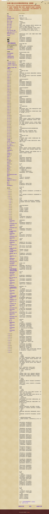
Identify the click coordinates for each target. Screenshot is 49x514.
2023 (9, 194)
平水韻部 (8, 139)
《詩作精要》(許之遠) (11, 63)
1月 (10, 217)
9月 (10, 204)
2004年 (8, 83)
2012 (9, 347)
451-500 (8, 121)
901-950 (8, 136)
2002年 (8, 80)
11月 (10, 201)
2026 (9, 189)
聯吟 (8, 182)
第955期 (10, 267)
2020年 (8, 109)
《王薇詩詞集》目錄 (12, 303)
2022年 (8, 112)
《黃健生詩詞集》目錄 (13, 240)
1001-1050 (9, 71)
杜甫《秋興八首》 (10, 145)
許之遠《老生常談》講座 (11, 30)
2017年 (8, 104)
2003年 (8, 82)
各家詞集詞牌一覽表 (10, 18)
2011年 (8, 95)
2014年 (8, 100)
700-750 (8, 130)
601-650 (8, 127)
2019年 (8, 107)
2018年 (8, 106)
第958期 (10, 219)
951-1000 (8, 138)
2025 (9, 191)
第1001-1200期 (9, 21)
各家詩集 (8, 141)
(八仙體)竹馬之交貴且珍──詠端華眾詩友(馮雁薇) (12, 296)
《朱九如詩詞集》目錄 (13, 265)
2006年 (8, 86)
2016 (9, 340)
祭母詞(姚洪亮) (11, 285)
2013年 (8, 98)
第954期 (10, 320)
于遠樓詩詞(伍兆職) (10, 56)
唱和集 (8, 156)
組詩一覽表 (9, 19)
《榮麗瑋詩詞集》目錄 (13, 227)
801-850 (8, 133)
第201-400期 (9, 27)
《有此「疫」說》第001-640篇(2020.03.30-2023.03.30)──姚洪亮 (12, 33)
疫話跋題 (8, 153)
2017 (9, 338)
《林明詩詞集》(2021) (13, 299)
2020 (9, 333)
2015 (9, 342)
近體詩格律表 (9, 150)
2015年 (8, 101)
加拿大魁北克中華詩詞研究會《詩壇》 (20, 3)
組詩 (8, 159)
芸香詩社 (8, 35)
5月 (10, 211)
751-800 (8, 132)
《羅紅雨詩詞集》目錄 (13, 316)
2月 (10, 216)
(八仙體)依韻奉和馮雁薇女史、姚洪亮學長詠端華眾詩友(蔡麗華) (13, 269)
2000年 (8, 77)
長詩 (8, 151)
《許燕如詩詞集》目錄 (13, 223)
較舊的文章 (39, 506)
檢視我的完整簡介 (10, 49)
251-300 (8, 115)
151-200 (8, 74)
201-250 (8, 92)
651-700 (8, 129)
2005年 (8, 85)
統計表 (8, 162)
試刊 (8, 171)
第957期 (10, 229)
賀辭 (8, 168)
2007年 (8, 88)
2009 (9, 352)
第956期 (10, 246)
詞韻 (8, 165)
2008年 (8, 89)
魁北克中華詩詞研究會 (12, 43)
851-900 (8, 135)
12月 (10, 199)
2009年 (8, 91)
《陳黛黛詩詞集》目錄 (13, 236)
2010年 (8, 94)
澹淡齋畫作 (9, 178)
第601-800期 (9, 24)
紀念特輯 (8, 154)
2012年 (8, 97)
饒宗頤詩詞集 (9, 185)
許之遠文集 (9, 54)
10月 (10, 202)
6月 (10, 209)
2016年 (8, 103)
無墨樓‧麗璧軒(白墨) (10, 57)
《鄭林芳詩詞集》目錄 (13, 312)
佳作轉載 (8, 147)
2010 (9, 350)
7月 (10, 207)
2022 (9, 196)
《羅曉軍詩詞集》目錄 (13, 261)
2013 (9, 345)
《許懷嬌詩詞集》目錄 (13, 244)
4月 (10, 212)
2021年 (8, 110)
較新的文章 (21, 506)
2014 (9, 343)
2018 (9, 337)
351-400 (8, 118)
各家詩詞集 (9, 16)
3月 (10, 214)
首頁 (30, 506)
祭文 (8, 157)
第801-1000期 (9, 22)
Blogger (28, 512)
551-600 (8, 126)
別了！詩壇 (9, 144)
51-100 (8, 124)
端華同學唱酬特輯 (10, 53)
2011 (9, 348)
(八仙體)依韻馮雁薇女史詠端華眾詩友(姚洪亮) (13, 288)
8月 (10, 206)
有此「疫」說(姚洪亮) (11, 142)
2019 (9, 335)
